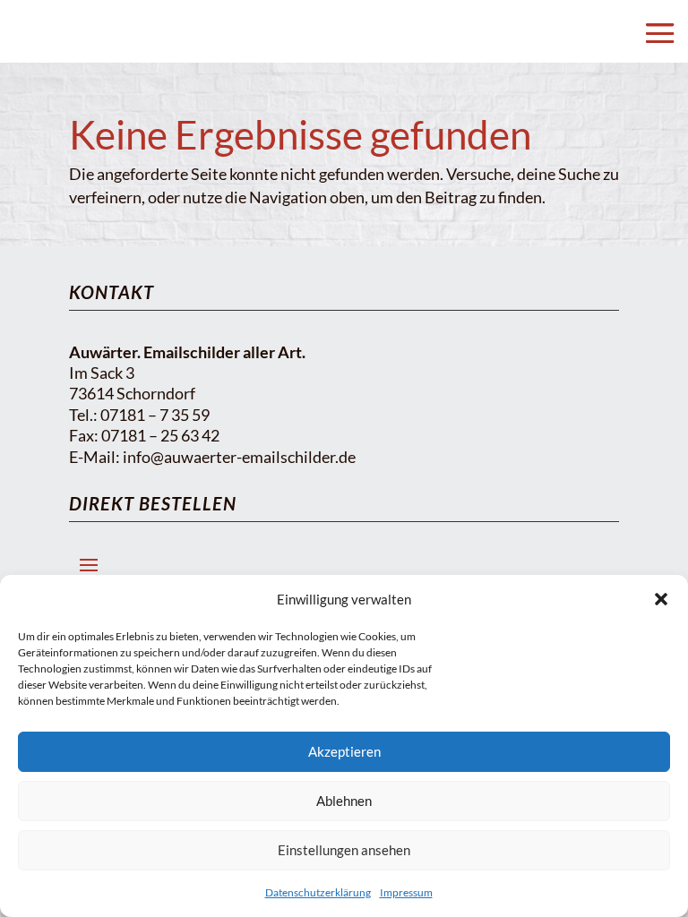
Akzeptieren (344, 751)
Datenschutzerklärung (318, 892)
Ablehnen (344, 801)
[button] (661, 599)
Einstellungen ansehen (344, 850)
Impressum (406, 892)
